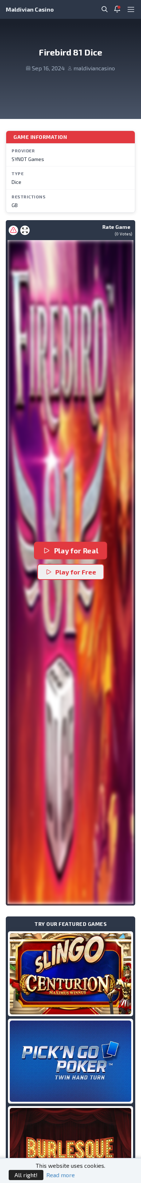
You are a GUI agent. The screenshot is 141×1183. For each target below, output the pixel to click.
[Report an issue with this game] (13, 230)
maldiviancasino (94, 68)
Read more (60, 1174)
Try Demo (70, 973)
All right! (26, 1174)
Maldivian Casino (30, 9)
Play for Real (76, 550)
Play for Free (75, 572)
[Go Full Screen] (25, 230)
